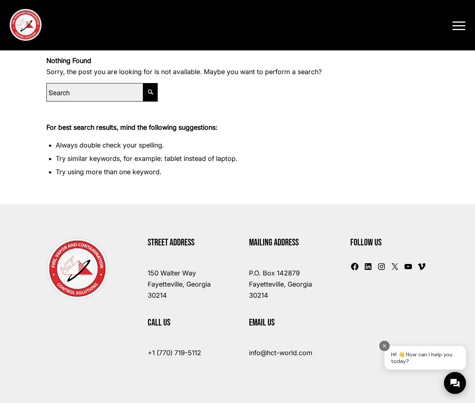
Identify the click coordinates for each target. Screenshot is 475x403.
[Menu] (456, 25)
